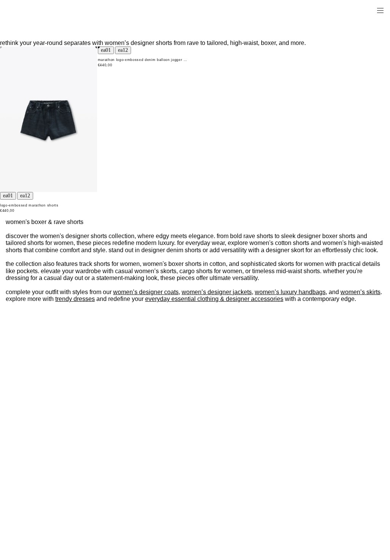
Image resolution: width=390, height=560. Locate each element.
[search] (356, 10)
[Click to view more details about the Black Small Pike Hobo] (48, 119)
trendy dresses (75, 299)
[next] (25, 196)
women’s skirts (360, 292)
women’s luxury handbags (290, 292)
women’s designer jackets (217, 292)
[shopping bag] (369, 10)
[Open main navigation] (380, 10)
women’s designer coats (146, 292)
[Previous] (8, 196)
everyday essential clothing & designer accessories (214, 299)
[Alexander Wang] (38, 10)
